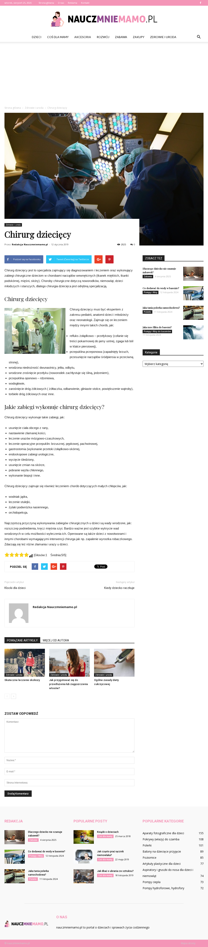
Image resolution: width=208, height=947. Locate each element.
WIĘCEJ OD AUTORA (56, 640)
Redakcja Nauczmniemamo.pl (30, 244)
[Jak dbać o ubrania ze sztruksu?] (84, 876)
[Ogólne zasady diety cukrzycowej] (114, 663)
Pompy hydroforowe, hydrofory (163, 888)
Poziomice (149, 857)
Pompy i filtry (150, 292)
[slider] (16, 554)
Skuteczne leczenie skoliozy (22, 680)
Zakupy (138, 37)
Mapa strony (188, 943)
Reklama (72, 2)
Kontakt (85, 2)
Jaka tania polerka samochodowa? (161, 307)
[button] (199, 37)
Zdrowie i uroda (163, 37)
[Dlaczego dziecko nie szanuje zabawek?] (193, 274)
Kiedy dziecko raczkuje (119, 588)
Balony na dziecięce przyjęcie (162, 851)
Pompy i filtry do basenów (157, 331)
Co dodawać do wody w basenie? (161, 288)
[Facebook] (200, 3)
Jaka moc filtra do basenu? (157, 327)
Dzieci (36, 37)
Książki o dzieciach (108, 832)
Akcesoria (82, 37)
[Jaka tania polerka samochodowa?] (193, 313)
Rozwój (103, 37)
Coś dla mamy (58, 37)
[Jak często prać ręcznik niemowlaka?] (84, 857)
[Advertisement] (104, 75)
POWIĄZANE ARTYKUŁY (22, 640)
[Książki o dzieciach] (84, 837)
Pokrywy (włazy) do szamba (161, 839)
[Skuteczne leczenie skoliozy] (24, 663)
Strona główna (46, 2)
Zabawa (121, 37)
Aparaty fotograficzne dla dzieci (163, 833)
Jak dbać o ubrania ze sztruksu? (115, 871)
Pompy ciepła (151, 882)
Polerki (147, 311)
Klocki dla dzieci (15, 588)
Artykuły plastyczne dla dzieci (162, 864)
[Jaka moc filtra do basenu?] (193, 332)
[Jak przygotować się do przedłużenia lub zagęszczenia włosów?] (69, 663)
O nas (61, 2)
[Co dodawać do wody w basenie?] (193, 293)
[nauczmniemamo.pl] (104, 19)
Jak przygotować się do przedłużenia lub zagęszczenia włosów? (68, 684)
